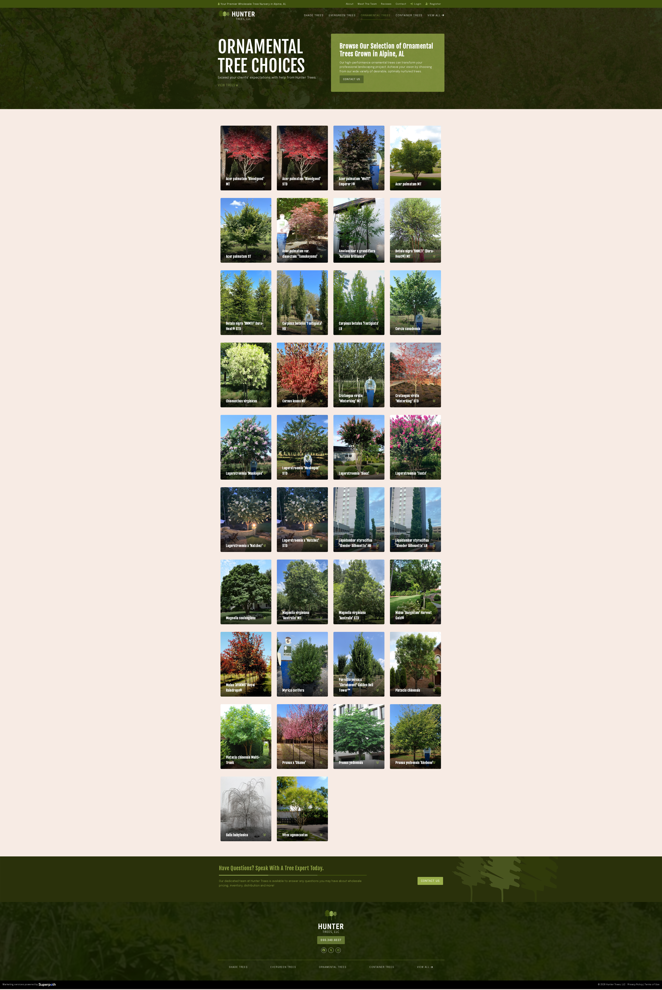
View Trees (227, 85)
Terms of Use (652, 985)
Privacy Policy (635, 985)
